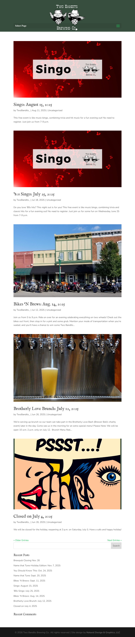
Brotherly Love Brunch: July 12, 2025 (46, 408)
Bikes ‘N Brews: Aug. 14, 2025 (39, 304)
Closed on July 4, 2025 (33, 516)
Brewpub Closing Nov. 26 (27, 560)
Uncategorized (55, 110)
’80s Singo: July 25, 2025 (34, 194)
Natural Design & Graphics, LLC (103, 632)
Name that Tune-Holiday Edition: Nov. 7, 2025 (37, 565)
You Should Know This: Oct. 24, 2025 (33, 570)
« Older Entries (21, 540)
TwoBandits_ (23, 110)
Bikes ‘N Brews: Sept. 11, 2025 (29, 580)
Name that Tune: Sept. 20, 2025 (30, 575)
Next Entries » (114, 540)
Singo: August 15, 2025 (33, 104)
